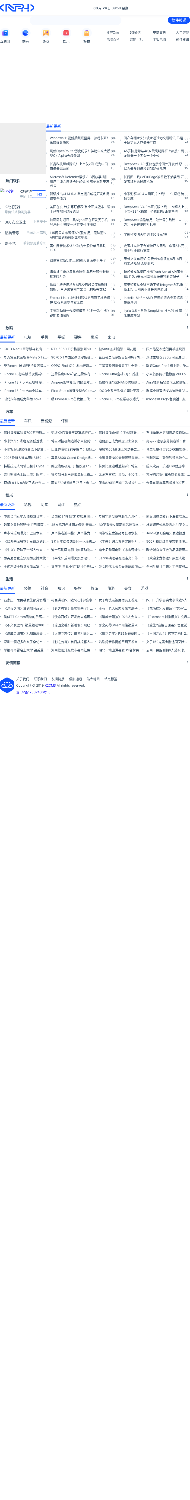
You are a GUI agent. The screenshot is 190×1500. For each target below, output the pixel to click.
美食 (128, 588)
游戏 (144, 588)
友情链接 (57, 679)
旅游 (94, 588)
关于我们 (22, 679)
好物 (78, 588)
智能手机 (136, 39)
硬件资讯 (182, 39)
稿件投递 (178, 20)
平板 (61, 337)
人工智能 (182, 32)
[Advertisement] (95, 83)
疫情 (28, 588)
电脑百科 (113, 39)
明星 (44, 504)
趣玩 (94, 337)
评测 (65, 421)
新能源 (46, 421)
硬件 (78, 337)
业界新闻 (113, 32)
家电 (111, 337)
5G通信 (135, 32)
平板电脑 (159, 39)
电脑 (28, 337)
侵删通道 (75, 679)
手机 (44, 337)
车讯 (28, 421)
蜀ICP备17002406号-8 (33, 692)
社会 (44, 588)
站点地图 (93, 679)
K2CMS (50, 685)
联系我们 (40, 679)
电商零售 (159, 32)
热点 (78, 504)
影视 (28, 504)
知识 (61, 588)
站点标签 (110, 679)
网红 (61, 504)
